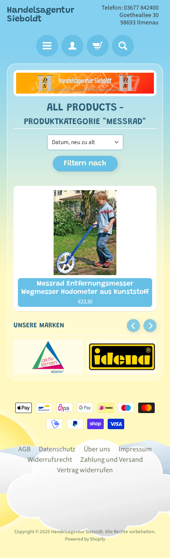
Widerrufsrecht (49, 459)
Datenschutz (57, 449)
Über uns (97, 449)
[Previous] (133, 325)
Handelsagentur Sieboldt (41, 15)
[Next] (149, 325)
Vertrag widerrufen (85, 470)
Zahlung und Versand (111, 459)
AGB (24, 449)
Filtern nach (85, 164)
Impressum (135, 449)
